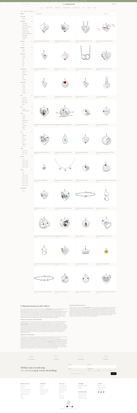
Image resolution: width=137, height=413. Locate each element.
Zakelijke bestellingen (82, 385)
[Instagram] (101, 392)
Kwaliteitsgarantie (63, 387)
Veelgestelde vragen (25, 393)
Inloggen (80, 387)
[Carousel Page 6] (67, 38)
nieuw (42, 7)
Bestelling (23, 385)
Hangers (25, 11)
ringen (83, 7)
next (52, 27)
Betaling (22, 387)
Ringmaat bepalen (82, 396)
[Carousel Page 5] (66, 38)
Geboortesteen (30, 11)
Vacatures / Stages (63, 389)
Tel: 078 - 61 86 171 (102, 385)
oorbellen (89, 7)
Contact (22, 398)
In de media (61, 396)
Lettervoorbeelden (82, 393)
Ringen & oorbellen (44, 391)
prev (35, 27)
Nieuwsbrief (61, 391)
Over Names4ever (63, 385)
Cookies (75, 408)
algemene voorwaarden (83, 373)
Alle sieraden (42, 393)
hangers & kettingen (66, 7)
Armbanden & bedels (44, 389)
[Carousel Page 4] (45, 38)
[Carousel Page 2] (43, 38)
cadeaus (94, 7)
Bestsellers (106, 13)
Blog (21, 396)
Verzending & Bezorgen (25, 389)
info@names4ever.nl (102, 387)
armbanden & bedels (76, 7)
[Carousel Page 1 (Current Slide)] (42, 38)
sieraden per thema (49, 7)
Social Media (61, 398)
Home (22, 11)
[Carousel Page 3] (44, 38)
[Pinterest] (103, 392)
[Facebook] (98, 392)
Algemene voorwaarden (64, 408)
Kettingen (42, 385)
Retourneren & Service (25, 391)
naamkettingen (57, 7)
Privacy (71, 408)
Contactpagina (101, 389)
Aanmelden (114, 373)
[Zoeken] (32, 4)
